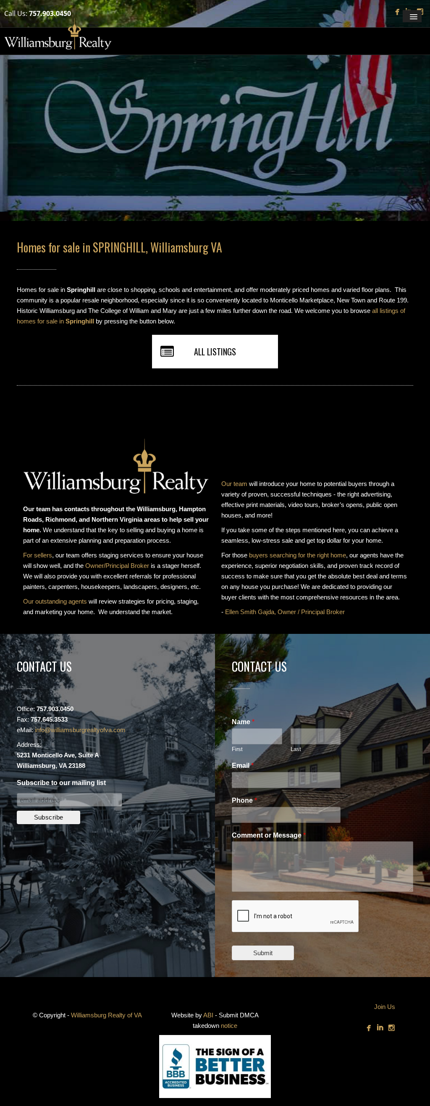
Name (243, 721)
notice (229, 1025)
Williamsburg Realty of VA (106, 1015)
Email (243, 765)
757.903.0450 (50, 13)
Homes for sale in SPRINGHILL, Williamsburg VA (119, 247)
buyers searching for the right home (297, 555)
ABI (208, 1015)
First (237, 749)
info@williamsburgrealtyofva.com (80, 729)
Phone (244, 800)
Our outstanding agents (55, 601)
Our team (234, 483)
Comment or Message (269, 835)
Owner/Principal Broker (117, 565)
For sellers (37, 555)
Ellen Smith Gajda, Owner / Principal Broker (285, 611)
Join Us (384, 1006)
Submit (263, 952)
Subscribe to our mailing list (61, 782)
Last (296, 749)
